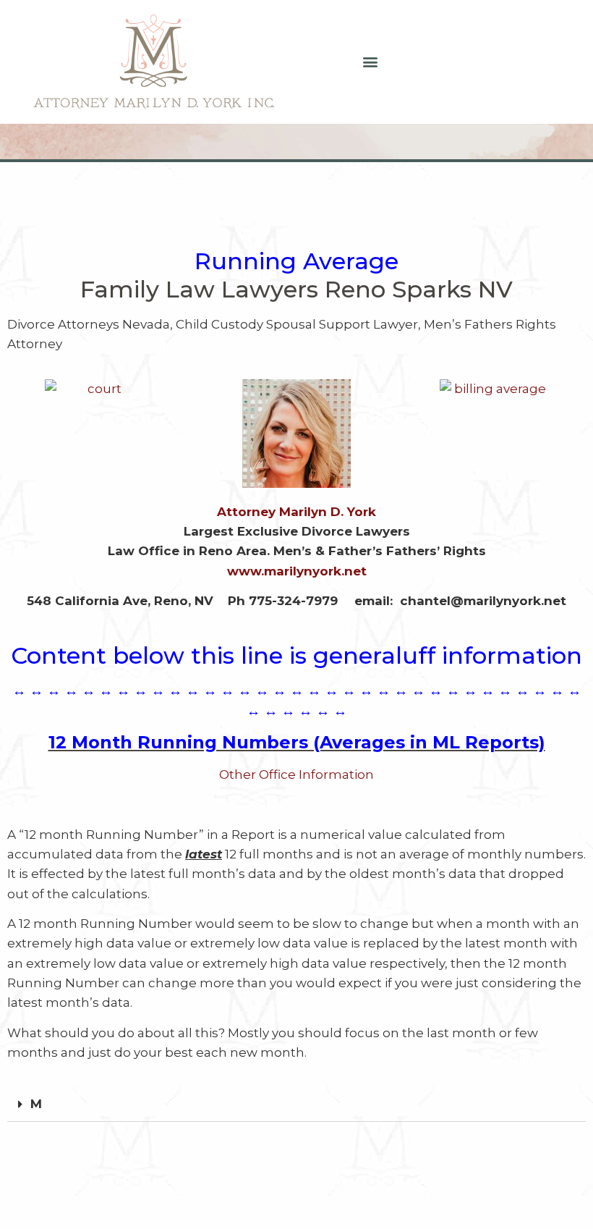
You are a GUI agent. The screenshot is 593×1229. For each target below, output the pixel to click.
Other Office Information (296, 774)
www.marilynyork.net (297, 571)
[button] (371, 62)
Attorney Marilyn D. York (296, 511)
